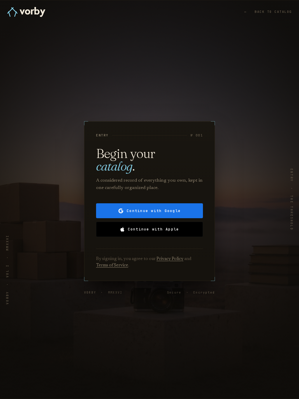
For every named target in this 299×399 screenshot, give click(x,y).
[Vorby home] (26, 12)
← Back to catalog (268, 12)
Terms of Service (112, 265)
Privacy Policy (170, 259)
